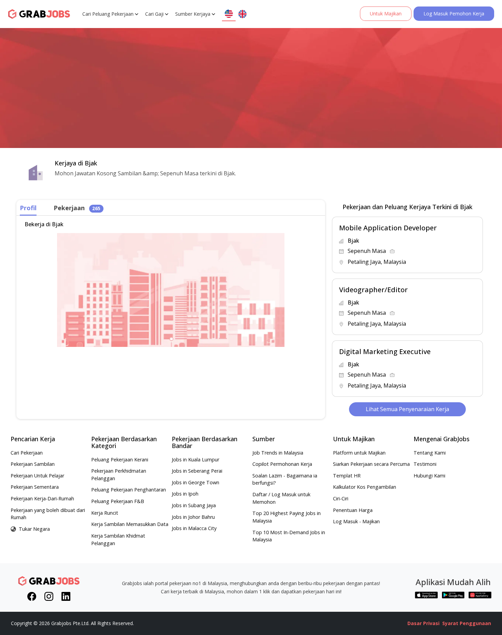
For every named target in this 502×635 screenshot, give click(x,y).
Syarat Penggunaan (466, 623)
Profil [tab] (28, 208)
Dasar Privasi (423, 623)
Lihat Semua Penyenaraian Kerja (407, 409)
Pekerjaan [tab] (77, 208)
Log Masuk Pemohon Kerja (453, 13)
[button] (407, 244)
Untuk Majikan (386, 13)
